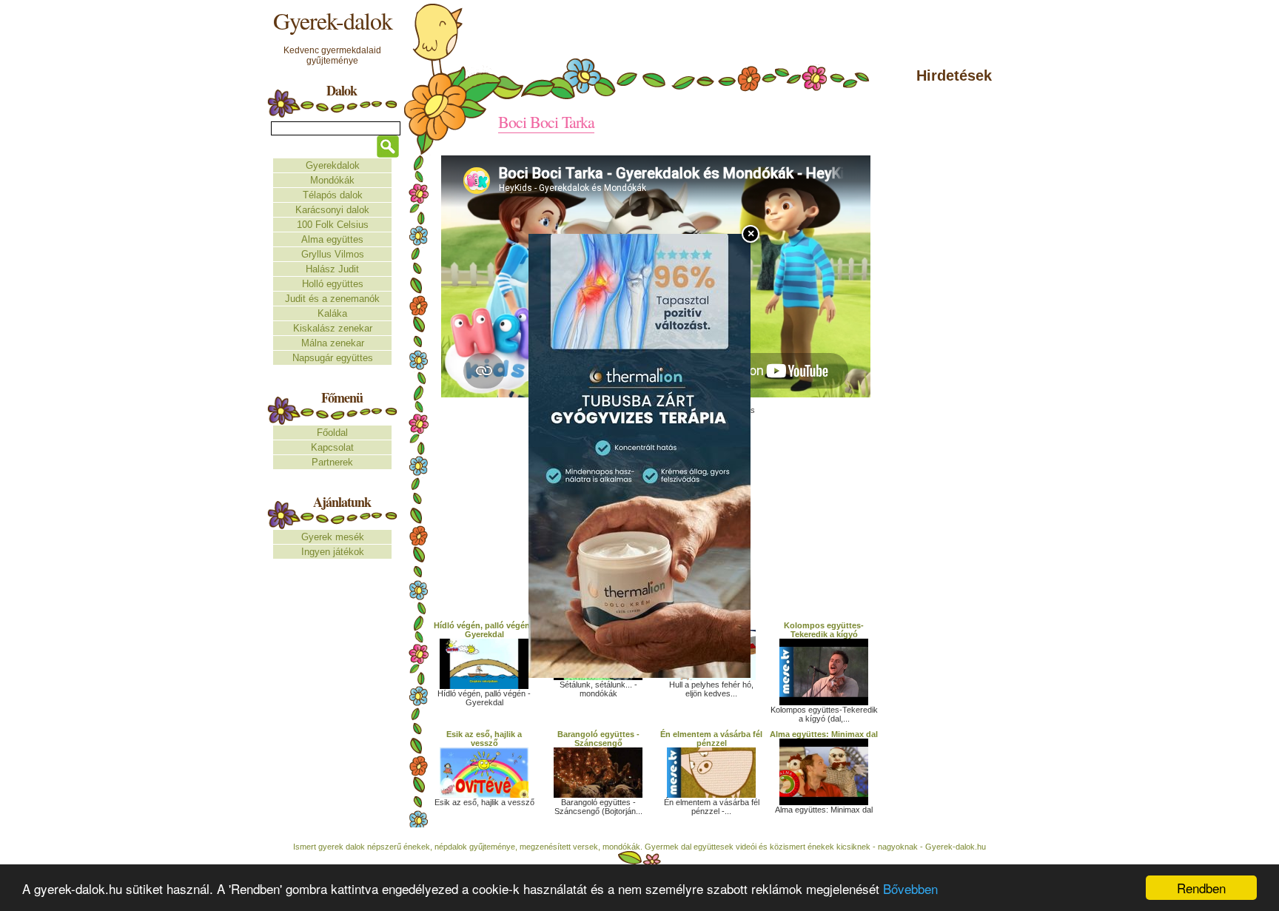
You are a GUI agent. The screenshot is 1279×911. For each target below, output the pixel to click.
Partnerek (332, 462)
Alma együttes (332, 239)
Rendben (1201, 887)
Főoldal (332, 432)
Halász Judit (332, 269)
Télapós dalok (333, 195)
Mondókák (332, 180)
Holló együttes (332, 283)
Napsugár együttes (332, 357)
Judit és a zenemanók (332, 298)
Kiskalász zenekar (332, 328)
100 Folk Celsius (333, 224)
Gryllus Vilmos (332, 254)
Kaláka (332, 313)
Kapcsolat (332, 447)
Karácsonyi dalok (332, 209)
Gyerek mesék (332, 536)
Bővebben (910, 888)
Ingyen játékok (332, 551)
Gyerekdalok (333, 165)
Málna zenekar (332, 343)
